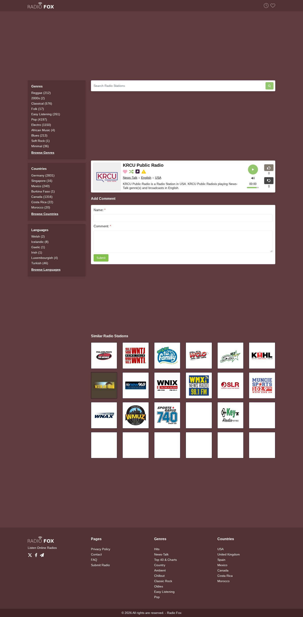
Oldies (158, 586)
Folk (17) (37, 109)
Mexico (222, 565)
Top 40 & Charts (165, 559)
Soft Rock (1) (40, 141)
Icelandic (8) (40, 242)
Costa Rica (225, 575)
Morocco (223, 581)
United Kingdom (228, 554)
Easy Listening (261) (45, 114)
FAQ (94, 559)
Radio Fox (174, 613)
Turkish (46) (39, 263)
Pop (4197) (39, 119)
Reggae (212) (41, 93)
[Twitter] (31, 554)
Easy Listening (164, 591)
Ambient (160, 570)
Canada (222, 570)
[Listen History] (265, 5)
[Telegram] (42, 554)
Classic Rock (163, 581)
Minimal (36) (40, 146)
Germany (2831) (43, 175)
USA (158, 177)
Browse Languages (46, 269)
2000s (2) (38, 98)
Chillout (159, 575)
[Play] (253, 170)
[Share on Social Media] (138, 172)
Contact (96, 554)
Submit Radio (100, 565)
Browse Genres (42, 152)
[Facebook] (37, 554)
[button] (253, 178)
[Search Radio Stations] (269, 85)
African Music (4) (43, 130)
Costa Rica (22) (42, 202)
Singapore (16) (41, 181)
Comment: (102, 226)
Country (159, 565)
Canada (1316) (42, 196)
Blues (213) (39, 135)
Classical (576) (41, 103)
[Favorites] (272, 5)
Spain (221, 559)
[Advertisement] (151, 46)
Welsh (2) (38, 236)
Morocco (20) (40, 207)
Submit (101, 258)
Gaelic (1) (38, 247)
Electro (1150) (41, 125)
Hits (156, 549)
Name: (100, 210)
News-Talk (130, 177)
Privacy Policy (100, 549)
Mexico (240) (40, 186)
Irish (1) (36, 252)
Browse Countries (44, 214)
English (146, 177)
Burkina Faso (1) (43, 191)
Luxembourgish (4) (44, 258)
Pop (157, 597)
